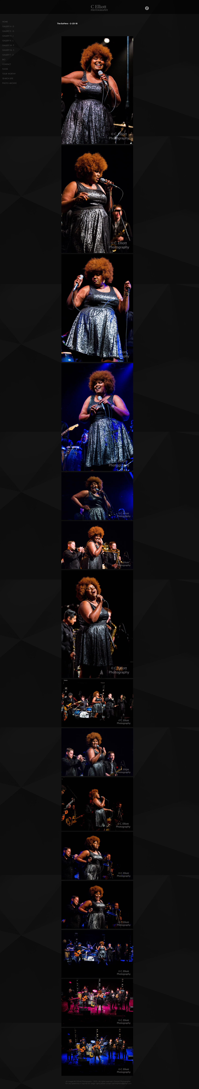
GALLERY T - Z (7, 55)
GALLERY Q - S (8, 50)
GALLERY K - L (7, 40)
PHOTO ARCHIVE (9, 83)
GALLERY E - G (8, 31)
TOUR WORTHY (9, 74)
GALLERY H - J (7, 36)
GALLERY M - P (8, 45)
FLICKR (5, 69)
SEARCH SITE (7, 78)
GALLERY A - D (8, 26)
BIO (3, 59)
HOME (5, 22)
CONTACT (6, 64)
